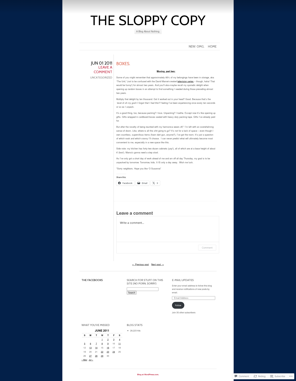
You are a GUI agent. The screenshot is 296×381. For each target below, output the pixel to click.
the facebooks (92, 280)
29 (102, 355)
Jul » (91, 359)
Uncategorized (101, 77)
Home (212, 46)
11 (119, 343)
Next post (157, 264)
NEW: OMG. (197, 46)
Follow (178, 305)
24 (114, 351)
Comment (207, 247)
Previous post (140, 264)
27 (90, 355)
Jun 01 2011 (101, 63)
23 (108, 351)
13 (90, 347)
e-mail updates (183, 280)
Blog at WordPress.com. (148, 374)
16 (108, 347)
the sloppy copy (148, 20)
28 (96, 355)
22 (102, 351)
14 (96, 347)
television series (185, 81)
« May (84, 359)
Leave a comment (103, 69)
